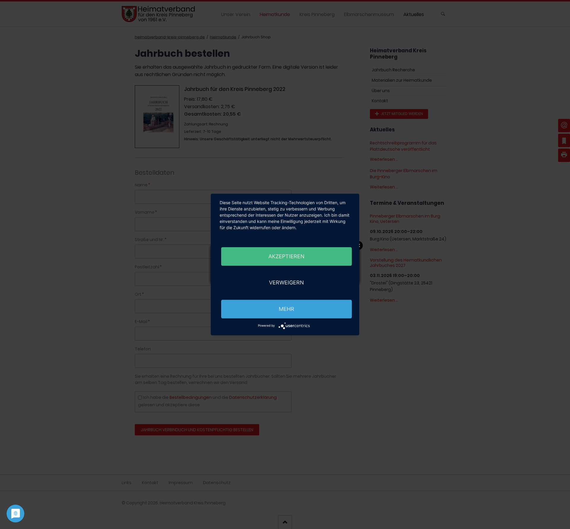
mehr (286, 309)
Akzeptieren (286, 256)
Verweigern (286, 283)
